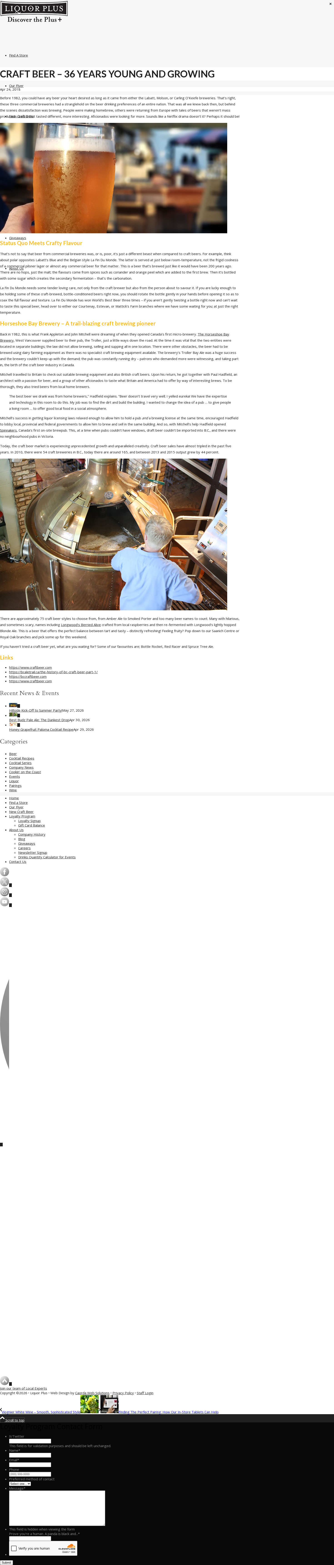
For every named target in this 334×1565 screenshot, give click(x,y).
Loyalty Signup (29, 820)
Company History (31, 834)
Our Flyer (16, 807)
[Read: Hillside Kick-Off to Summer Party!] (14, 705)
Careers (24, 848)
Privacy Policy (123, 1393)
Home (14, 798)
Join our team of (23, 1388)
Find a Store (18, 802)
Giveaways (26, 843)
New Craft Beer (21, 811)
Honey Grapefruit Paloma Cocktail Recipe (41, 729)
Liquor (14, 781)
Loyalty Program (22, 816)
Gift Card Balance (31, 825)
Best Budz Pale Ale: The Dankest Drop (39, 720)
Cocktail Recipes (21, 758)
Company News (21, 767)
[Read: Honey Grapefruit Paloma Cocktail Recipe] (14, 725)
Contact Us (17, 861)
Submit (6, 1562)
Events (14, 776)
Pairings (15, 785)
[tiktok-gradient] (4, 1141)
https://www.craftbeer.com (30, 667)
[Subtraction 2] (6, 1383)
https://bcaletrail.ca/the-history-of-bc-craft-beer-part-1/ (53, 672)
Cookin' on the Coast (25, 772)
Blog (21, 839)
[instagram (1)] (6, 895)
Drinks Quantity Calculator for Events (47, 857)
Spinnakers (8, 430)
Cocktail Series (20, 762)
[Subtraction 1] (6, 885)
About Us (16, 829)
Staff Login (145, 1393)
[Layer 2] (6, 905)
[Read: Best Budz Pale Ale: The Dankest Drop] (14, 715)
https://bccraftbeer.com (28, 676)
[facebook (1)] (4, 875)
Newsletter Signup (32, 852)
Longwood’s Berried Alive (81, 624)
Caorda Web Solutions (92, 1393)
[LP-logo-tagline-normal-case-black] (34, 21)
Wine (13, 790)
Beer (13, 753)
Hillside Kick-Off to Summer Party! (35, 710)
